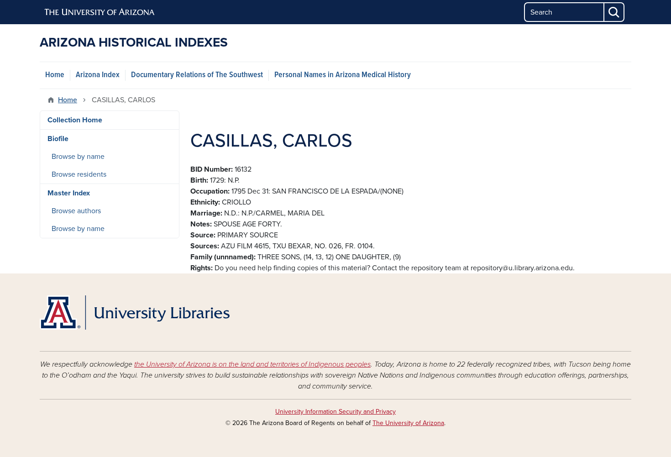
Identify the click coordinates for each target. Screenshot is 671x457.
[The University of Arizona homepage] (100, 12)
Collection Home (74, 120)
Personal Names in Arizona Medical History (342, 75)
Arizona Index (98, 75)
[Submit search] (614, 12)
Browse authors (76, 210)
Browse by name (78, 156)
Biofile (57, 138)
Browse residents (79, 174)
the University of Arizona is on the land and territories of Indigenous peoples (252, 364)
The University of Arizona (408, 423)
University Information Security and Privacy (335, 411)
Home (54, 75)
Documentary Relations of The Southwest (197, 75)
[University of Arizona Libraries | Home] (135, 312)
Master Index (68, 193)
